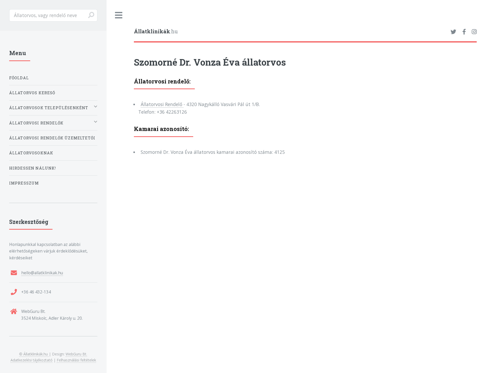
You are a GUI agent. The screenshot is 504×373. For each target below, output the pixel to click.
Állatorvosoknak (31, 152)
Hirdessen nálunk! (32, 168)
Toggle (119, 15)
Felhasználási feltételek (76, 360)
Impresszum (24, 183)
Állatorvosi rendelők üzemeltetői (52, 137)
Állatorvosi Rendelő (162, 104)
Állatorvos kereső (32, 92)
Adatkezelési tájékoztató (31, 360)
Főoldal (19, 77)
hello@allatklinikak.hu (42, 273)
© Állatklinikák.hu (34, 353)
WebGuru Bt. (76, 353)
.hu (156, 31)
